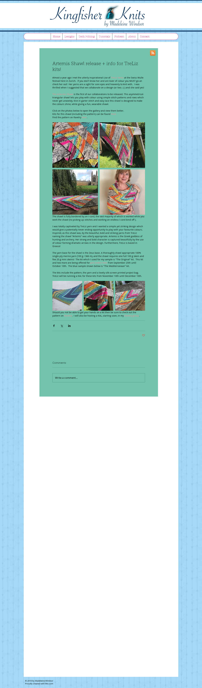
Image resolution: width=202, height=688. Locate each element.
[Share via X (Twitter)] (61, 325)
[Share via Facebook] (53, 325)
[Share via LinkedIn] (69, 325)
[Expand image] (75, 145)
